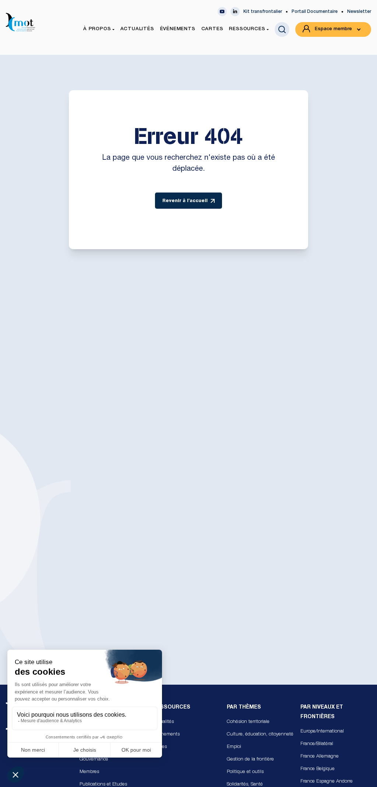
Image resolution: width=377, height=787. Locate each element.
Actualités (163, 722)
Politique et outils (245, 772)
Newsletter (359, 12)
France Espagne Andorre (326, 781)
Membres (89, 772)
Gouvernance (94, 759)
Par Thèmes (244, 707)
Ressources (171, 707)
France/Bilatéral (316, 744)
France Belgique (317, 769)
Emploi (234, 747)
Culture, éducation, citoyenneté (260, 734)
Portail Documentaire (315, 12)
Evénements (166, 734)
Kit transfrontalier (262, 12)
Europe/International (322, 731)
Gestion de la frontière (250, 759)
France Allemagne (319, 756)
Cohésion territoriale (248, 722)
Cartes (160, 747)
